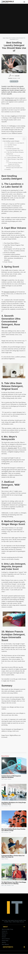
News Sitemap (5, 944)
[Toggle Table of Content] (23, 139)
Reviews (9, 779)
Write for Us (4, 933)
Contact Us (4, 931)
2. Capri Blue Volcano (11, 144)
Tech (2, 779)
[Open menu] (24, 2)
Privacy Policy (5, 940)
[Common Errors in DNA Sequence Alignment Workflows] (14, 765)
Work (2, 805)
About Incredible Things (7, 929)
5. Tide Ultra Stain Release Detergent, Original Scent (15, 153)
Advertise (4, 934)
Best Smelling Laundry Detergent (11, 141)
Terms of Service (6, 938)
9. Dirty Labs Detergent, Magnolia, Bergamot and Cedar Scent (15, 163)
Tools (10, 805)
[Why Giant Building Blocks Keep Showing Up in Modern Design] (14, 818)
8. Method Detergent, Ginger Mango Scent (14, 160)
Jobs (5, 885)
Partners (4, 936)
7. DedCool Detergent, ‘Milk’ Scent (14, 157)
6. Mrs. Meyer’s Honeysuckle (14, 155)
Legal (2, 858)
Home (4, 37)
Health (5, 779)
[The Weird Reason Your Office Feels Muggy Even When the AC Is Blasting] (14, 872)
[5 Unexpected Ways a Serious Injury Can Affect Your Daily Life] (14, 845)
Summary (8, 169)
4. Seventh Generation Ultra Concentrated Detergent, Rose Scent (14, 149)
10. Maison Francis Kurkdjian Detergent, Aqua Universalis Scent (14, 166)
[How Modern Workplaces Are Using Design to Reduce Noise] (14, 792)
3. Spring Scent (9, 146)
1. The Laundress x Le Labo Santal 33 (15, 143)
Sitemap (4, 942)
